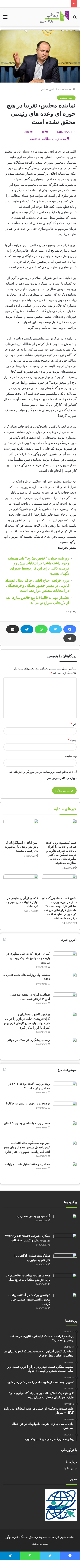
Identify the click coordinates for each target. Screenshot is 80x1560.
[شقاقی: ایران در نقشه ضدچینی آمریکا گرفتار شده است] (65, 1000)
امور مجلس (47, 89)
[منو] (5, 18)
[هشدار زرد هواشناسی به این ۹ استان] (65, 1129)
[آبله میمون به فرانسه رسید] (65, 1222)
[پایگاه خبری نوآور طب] (54, 17)
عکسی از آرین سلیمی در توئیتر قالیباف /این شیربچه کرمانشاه (22, 902)
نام (74, 724)
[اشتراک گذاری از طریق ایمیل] (12, 629)
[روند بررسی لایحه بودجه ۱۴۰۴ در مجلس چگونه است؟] (65, 1089)
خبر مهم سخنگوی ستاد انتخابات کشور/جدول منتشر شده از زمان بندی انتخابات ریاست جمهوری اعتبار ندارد (26, 1147)
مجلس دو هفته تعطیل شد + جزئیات (27, 1164)
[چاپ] (69, 638)
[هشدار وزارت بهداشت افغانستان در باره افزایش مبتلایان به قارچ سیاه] (65, 1281)
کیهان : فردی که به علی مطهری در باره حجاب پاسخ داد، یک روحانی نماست (28, 958)
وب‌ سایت (71, 756)
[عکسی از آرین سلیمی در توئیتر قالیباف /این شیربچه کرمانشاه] (20, 884)
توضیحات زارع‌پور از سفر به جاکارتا (28, 1103)
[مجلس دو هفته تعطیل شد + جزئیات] (65, 1170)
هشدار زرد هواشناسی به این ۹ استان (27, 1123)
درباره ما (71, 1461)
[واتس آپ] (41, 629)
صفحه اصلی (65, 89)
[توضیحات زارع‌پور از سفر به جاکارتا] (65, 1109)
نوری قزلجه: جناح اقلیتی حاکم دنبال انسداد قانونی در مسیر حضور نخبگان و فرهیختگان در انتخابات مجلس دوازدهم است (37, 585)
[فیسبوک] (69, 629)
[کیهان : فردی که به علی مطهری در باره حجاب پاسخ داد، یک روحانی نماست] (65, 959)
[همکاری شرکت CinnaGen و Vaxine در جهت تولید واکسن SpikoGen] (65, 1242)
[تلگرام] (26, 629)
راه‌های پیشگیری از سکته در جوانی (28, 1040)
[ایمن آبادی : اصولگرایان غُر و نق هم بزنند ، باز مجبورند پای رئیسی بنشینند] (20, 829)
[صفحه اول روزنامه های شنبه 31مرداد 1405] (65, 981)
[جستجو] (75, 18)
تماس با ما (70, 1468)
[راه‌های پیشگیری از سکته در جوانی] (65, 1046)
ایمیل (72, 740)
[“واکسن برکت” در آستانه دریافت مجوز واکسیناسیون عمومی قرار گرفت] (65, 1301)
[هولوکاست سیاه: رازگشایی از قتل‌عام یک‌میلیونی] (65, 1261)
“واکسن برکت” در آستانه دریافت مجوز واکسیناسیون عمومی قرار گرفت (29, 1299)
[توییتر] (55, 629)
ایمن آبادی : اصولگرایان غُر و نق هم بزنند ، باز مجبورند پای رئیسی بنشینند (21, 846)
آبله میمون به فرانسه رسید (33, 1216)
